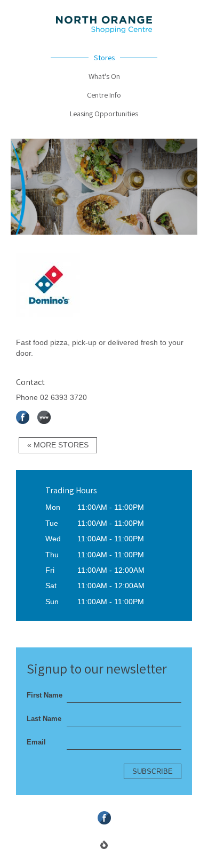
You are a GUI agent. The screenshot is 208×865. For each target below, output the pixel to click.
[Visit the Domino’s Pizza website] (44, 417)
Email (36, 742)
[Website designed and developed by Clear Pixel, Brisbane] (104, 844)
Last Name (44, 719)
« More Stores (58, 444)
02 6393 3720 (63, 397)
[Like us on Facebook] (104, 817)
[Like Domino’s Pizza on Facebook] (22, 417)
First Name (44, 695)
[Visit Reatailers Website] (48, 330)
